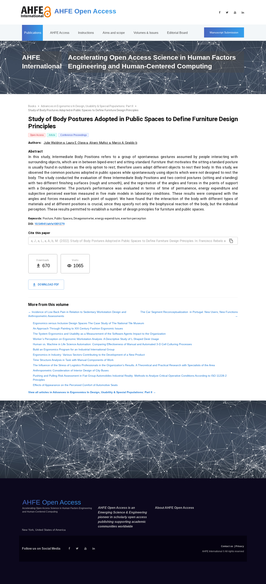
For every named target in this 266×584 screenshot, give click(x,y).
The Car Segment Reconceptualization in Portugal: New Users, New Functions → (189, 314)
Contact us (227, 546)
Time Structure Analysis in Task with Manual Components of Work (73, 359)
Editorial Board (177, 32)
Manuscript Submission (224, 32)
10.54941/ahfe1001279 (49, 223)
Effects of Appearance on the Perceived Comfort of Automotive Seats (75, 385)
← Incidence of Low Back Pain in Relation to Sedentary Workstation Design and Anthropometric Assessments (77, 314)
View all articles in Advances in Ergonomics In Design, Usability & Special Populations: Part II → (92, 392)
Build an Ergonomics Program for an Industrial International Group (74, 349)
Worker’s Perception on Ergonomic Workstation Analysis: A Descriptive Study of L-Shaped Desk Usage (96, 338)
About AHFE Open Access (174, 507)
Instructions (86, 32)
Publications (32, 32)
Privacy (239, 546)
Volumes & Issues (146, 32)
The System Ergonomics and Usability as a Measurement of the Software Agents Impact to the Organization (99, 333)
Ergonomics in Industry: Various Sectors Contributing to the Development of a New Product (89, 354)
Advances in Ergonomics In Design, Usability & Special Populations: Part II (87, 106)
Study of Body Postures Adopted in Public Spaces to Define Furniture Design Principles (83, 110)
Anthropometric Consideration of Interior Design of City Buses (71, 370)
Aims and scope (114, 32)
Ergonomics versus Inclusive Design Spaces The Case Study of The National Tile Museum (88, 323)
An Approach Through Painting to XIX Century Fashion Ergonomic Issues (78, 328)
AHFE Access (59, 32)
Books (32, 106)
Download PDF (48, 284)
